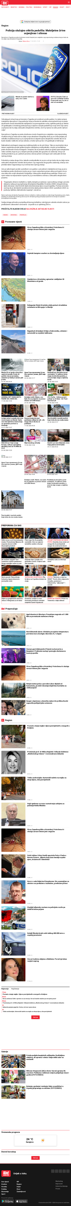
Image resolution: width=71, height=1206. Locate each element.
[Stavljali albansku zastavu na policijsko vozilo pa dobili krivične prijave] (13, 918)
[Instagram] (64, 1171)
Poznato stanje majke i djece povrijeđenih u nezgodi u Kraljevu (25, 994)
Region (55, 7)
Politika (29, 7)
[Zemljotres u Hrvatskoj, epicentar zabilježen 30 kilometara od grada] (13, 290)
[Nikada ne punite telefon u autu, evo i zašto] (7, 103)
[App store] (21, 1201)
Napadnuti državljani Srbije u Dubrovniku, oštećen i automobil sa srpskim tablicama (47, 332)
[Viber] (68, 1171)
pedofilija (23, 215)
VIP (50, 7)
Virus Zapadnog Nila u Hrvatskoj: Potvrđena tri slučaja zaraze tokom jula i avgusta (45, 228)
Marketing (59, 1181)
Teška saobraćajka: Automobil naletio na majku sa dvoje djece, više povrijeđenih (46, 779)
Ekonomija (37, 7)
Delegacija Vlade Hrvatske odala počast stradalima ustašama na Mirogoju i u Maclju (47, 306)
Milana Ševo (26, 41)
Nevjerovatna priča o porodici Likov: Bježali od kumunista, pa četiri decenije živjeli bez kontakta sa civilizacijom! (46, 686)
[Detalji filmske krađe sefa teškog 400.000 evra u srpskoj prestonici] (13, 944)
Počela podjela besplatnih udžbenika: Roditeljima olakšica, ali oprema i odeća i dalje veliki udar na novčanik (45, 1057)
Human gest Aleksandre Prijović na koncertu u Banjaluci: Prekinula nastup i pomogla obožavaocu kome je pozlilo (46, 651)
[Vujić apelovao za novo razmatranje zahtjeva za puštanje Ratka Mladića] (13, 814)
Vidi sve (35, 1017)
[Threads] (56, 1171)
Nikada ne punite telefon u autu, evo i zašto (25, 97)
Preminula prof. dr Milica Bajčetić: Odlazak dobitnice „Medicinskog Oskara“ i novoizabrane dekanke (47, 753)
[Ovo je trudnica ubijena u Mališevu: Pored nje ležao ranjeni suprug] (13, 970)
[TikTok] (60, 1171)
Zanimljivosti (21, 1191)
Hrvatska (14, 215)
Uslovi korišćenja (61, 1186)
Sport (45, 7)
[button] (46, 41)
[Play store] (7, 1201)
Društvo (14, 7)
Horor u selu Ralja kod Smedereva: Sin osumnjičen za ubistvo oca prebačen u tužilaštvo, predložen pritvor (48, 882)
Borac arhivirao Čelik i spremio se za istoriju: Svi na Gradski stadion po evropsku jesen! (29, 998)
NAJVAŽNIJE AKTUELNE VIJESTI (40, 209)
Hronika (21, 7)
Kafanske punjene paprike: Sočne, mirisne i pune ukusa (19, 1007)
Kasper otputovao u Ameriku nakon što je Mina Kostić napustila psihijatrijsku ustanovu (47, 702)
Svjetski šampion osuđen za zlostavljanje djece (45, 253)
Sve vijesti (5, 7)
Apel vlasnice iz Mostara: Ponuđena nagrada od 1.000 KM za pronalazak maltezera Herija (47, 615)
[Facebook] (52, 1171)
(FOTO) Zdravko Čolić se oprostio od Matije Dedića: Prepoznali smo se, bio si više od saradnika (60, 99)
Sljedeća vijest (63, 113)
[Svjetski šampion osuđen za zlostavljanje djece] (13, 264)
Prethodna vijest (8, 113)
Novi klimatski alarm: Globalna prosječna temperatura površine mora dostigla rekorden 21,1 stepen (47, 633)
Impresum (59, 1184)
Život (68, 7)
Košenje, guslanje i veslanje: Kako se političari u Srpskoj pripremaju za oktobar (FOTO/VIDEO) (44, 1087)
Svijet (62, 7)
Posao (58, 1189)
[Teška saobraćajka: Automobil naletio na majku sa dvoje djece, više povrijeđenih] (13, 788)
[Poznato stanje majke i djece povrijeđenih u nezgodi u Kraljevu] (13, 737)
